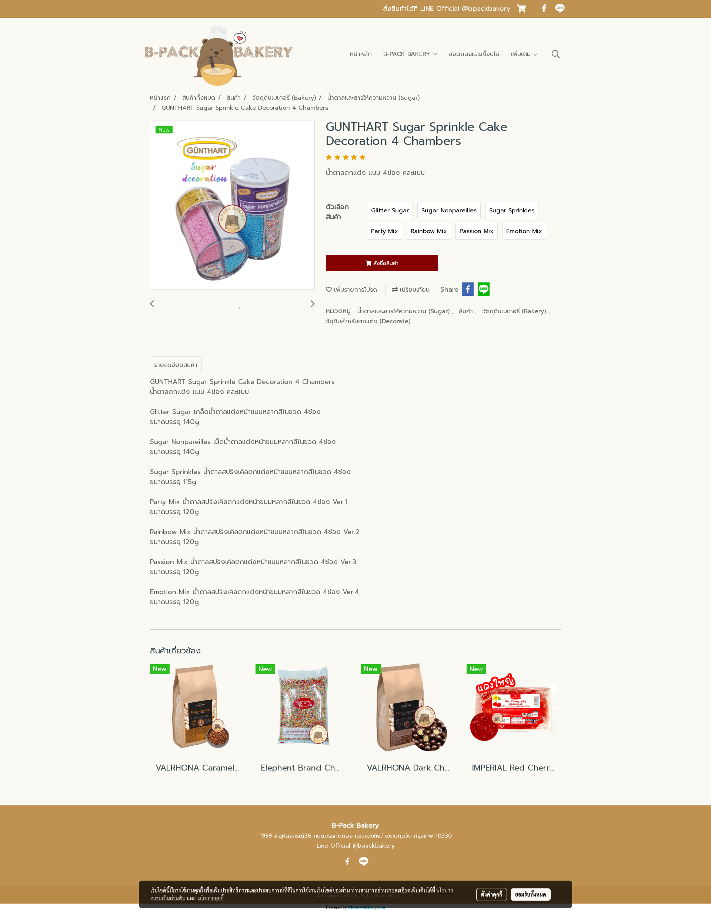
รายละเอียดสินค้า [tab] (175, 365)
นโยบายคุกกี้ (211, 898)
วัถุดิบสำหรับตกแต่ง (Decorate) (368, 321)
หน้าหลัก (361, 54)
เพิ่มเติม (522, 54)
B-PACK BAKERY (407, 54)
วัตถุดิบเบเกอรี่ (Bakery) (515, 311)
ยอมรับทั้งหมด (530, 894)
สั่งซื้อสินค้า (384, 263)
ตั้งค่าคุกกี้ (491, 894)
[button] (556, 54)
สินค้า (467, 311)
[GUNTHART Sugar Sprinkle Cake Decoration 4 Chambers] (232, 205)
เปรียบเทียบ (414, 289)
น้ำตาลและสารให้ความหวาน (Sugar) (404, 311)
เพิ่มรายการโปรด (354, 289)
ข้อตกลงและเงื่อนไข (474, 54)
